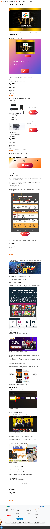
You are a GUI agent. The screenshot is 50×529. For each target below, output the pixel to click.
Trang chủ (6, 1)
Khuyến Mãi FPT (31, 1)
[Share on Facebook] (22, 483)
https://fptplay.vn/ (36, 413)
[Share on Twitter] (23, 483)
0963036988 (14, 477)
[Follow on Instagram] (41, 506)
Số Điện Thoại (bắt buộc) (12, 87)
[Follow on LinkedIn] (43, 506)
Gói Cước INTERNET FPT (12, 1)
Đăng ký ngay (35, 112)
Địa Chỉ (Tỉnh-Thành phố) (12, 90)
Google (31, 99)
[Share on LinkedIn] (27, 483)
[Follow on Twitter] (42, 506)
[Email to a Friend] (25, 483)
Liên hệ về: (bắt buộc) (11, 93)
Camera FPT (21, 1)
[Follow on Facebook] (40, 506)
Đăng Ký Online (25, 1)
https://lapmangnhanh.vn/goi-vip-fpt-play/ (18, 479)
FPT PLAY (17, 1)
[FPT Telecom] (2, 1)
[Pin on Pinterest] (26, 483)
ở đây (26, 471)
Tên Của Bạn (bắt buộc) (12, 84)
